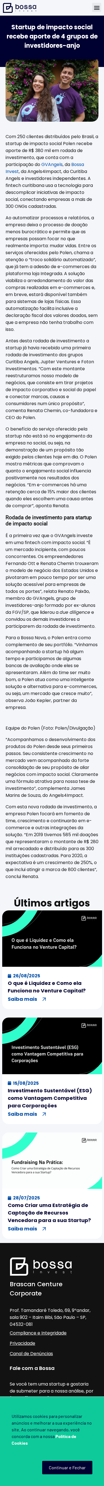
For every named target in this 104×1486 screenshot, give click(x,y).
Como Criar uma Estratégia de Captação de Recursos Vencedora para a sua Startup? (49, 1213)
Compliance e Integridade (38, 1333)
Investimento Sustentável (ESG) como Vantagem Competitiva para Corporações (50, 1098)
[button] (96, 7)
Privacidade (22, 1343)
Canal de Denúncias (31, 1353)
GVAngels (52, 164)
